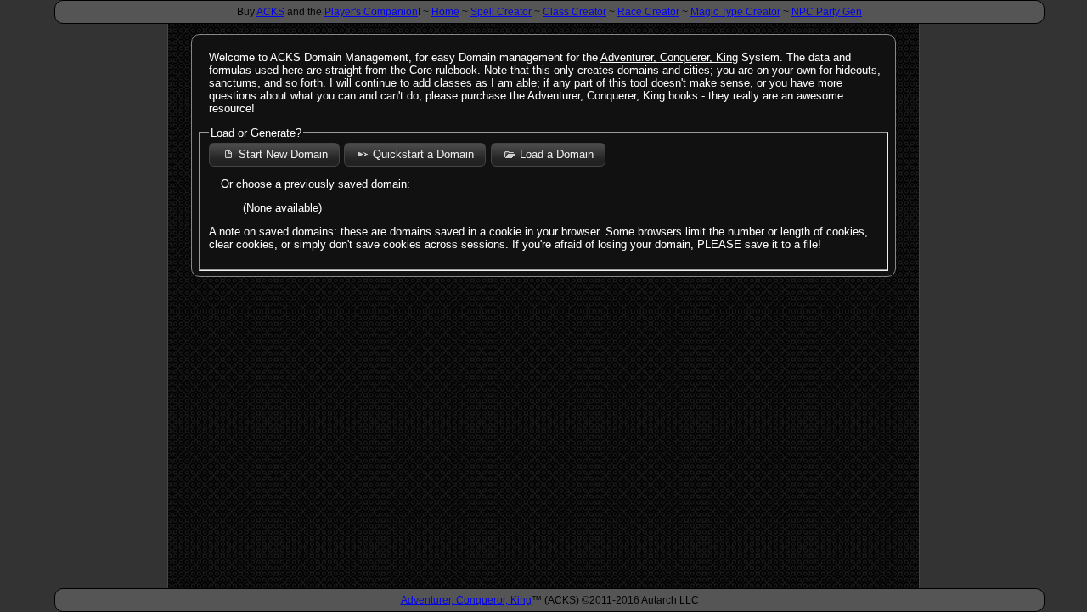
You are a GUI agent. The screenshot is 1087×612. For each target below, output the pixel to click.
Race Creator (648, 12)
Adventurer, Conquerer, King (669, 57)
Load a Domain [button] (557, 154)
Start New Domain (283, 154)
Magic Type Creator (735, 12)
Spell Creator (501, 12)
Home (445, 12)
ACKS (270, 12)
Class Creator (574, 12)
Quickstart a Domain (423, 154)
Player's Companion (371, 12)
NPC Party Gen (826, 12)
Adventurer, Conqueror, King (466, 600)
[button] (532, 153)
